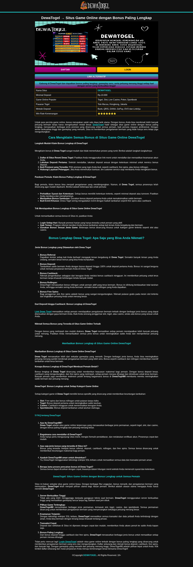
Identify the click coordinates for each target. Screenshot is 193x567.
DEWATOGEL (90, 555)
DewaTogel (98, 125)
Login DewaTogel (67, 542)
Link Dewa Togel (43, 311)
